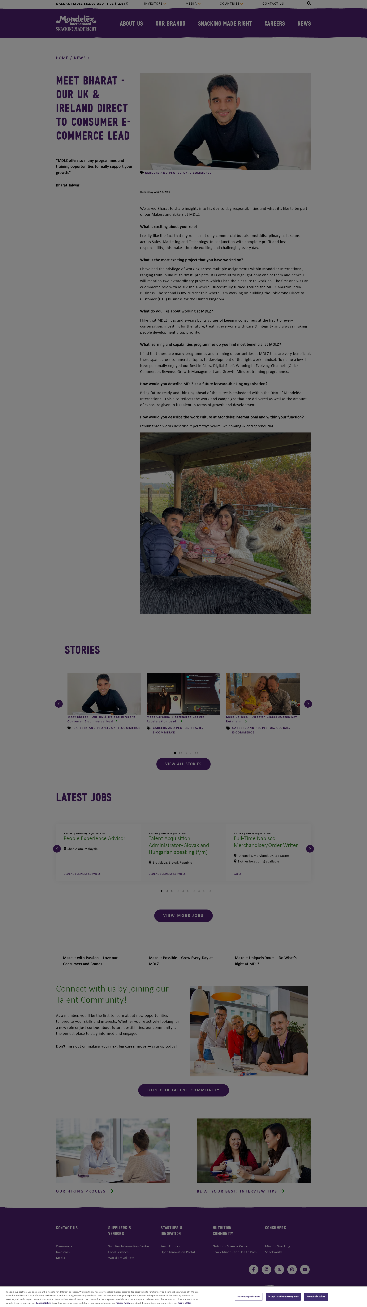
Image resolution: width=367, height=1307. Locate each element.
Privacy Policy (123, 1303)
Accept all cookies (316, 1296)
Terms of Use (184, 1303)
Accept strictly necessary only (283, 1296)
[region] (183, 1296)
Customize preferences (249, 1296)
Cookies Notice (43, 1303)
